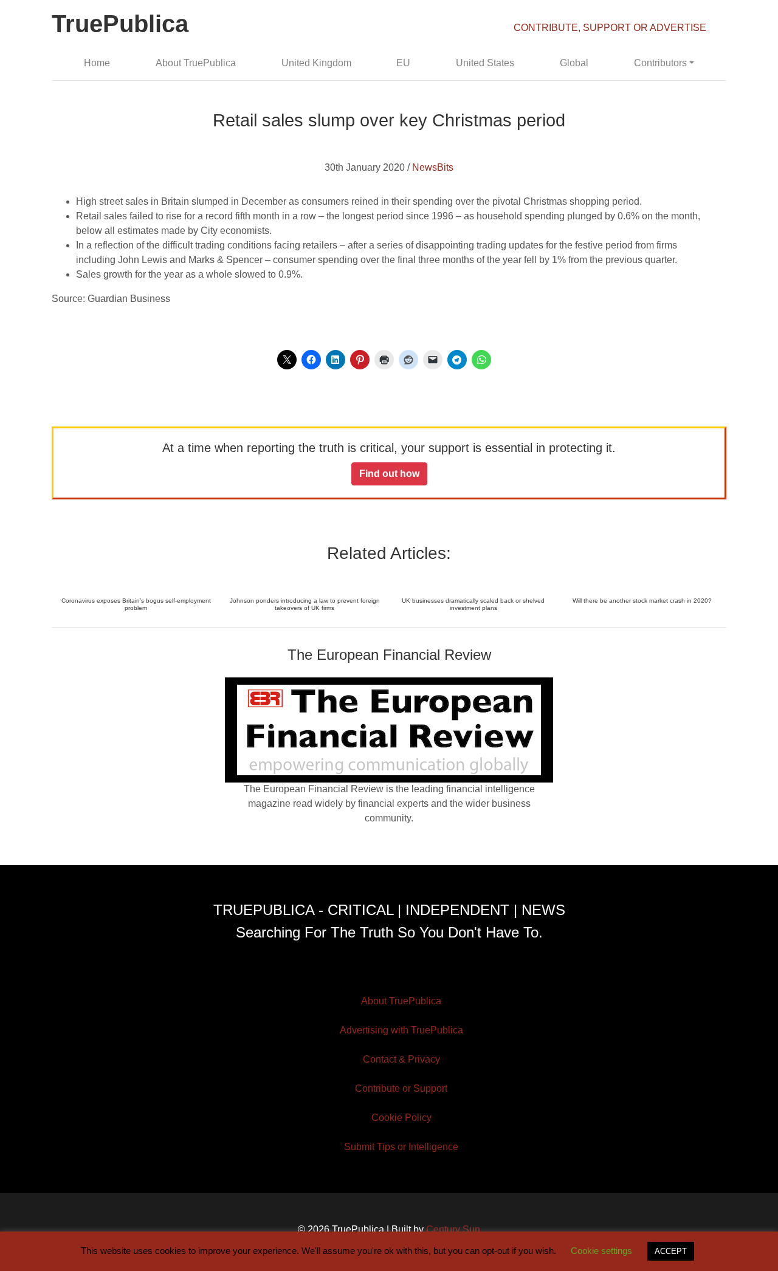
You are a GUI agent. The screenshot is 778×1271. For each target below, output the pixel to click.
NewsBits (432, 167)
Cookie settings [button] (601, 1250)
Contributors (660, 63)
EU (403, 63)
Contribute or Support (401, 1088)
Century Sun (453, 1229)
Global (574, 63)
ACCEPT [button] (671, 1251)
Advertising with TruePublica (401, 1030)
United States (485, 63)
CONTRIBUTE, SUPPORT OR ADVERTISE (610, 27)
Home (97, 63)
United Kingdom (316, 63)
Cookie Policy (401, 1117)
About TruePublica (196, 63)
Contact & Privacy (401, 1059)
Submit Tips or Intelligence (401, 1147)
